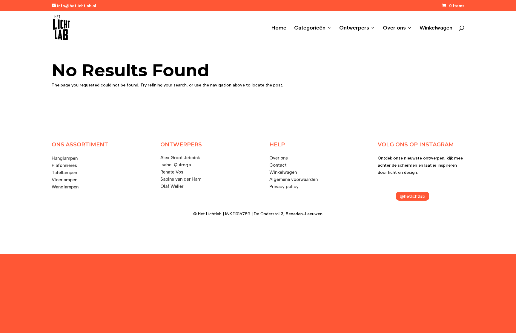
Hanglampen (65, 158)
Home (278, 28)
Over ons (394, 28)
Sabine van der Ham (180, 179)
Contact (278, 165)
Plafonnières (64, 165)
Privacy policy (284, 186)
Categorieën (309, 28)
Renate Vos (171, 172)
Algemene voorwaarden (293, 179)
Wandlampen (65, 187)
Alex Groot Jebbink (180, 157)
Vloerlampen (64, 179)
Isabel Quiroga (175, 165)
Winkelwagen (436, 28)
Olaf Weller (171, 186)
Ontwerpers (354, 28)
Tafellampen (64, 172)
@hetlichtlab (412, 196)
